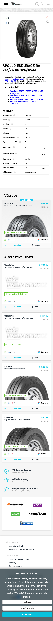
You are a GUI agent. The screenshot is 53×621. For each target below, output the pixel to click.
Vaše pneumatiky (19, 3)
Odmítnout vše (27, 608)
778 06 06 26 (10, 81)
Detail (37, 245)
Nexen (37, 504)
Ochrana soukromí (16, 566)
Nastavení (27, 602)
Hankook (15, 504)
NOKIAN (15, 513)
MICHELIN (26, 523)
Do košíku (17, 245)
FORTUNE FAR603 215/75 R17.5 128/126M (26, 99)
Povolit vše (27, 614)
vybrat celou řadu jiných (14, 79)
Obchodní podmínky (16, 546)
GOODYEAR (37, 513)
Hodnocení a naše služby (19, 559)
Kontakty (12, 563)
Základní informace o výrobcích (21, 549)
